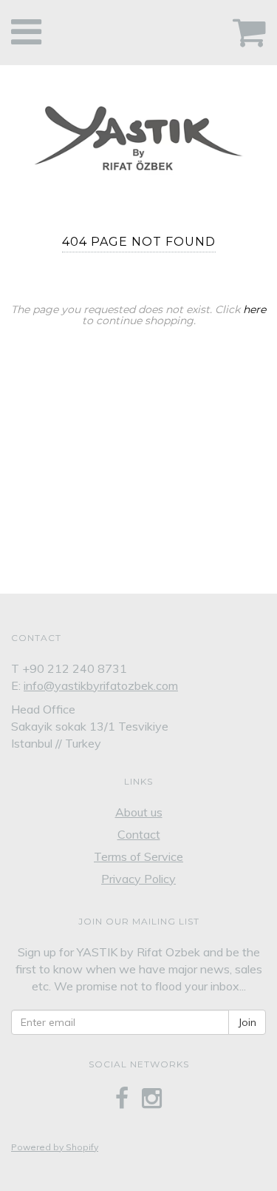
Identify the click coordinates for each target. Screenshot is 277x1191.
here (254, 309)
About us (139, 812)
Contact (138, 834)
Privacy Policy (138, 878)
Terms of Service (138, 856)
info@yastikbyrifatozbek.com (101, 685)
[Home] (138, 134)
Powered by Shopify (54, 1147)
